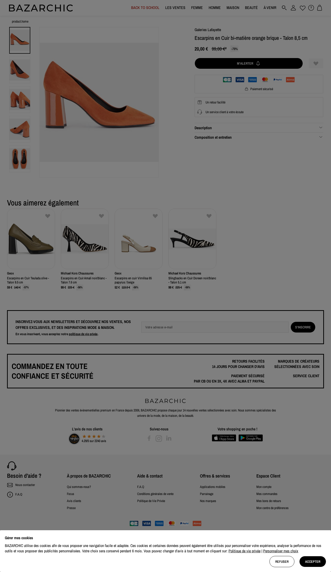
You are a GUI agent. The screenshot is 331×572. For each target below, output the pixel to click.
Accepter (312, 561)
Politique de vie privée (244, 551)
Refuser (282, 561)
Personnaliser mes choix (280, 551)
